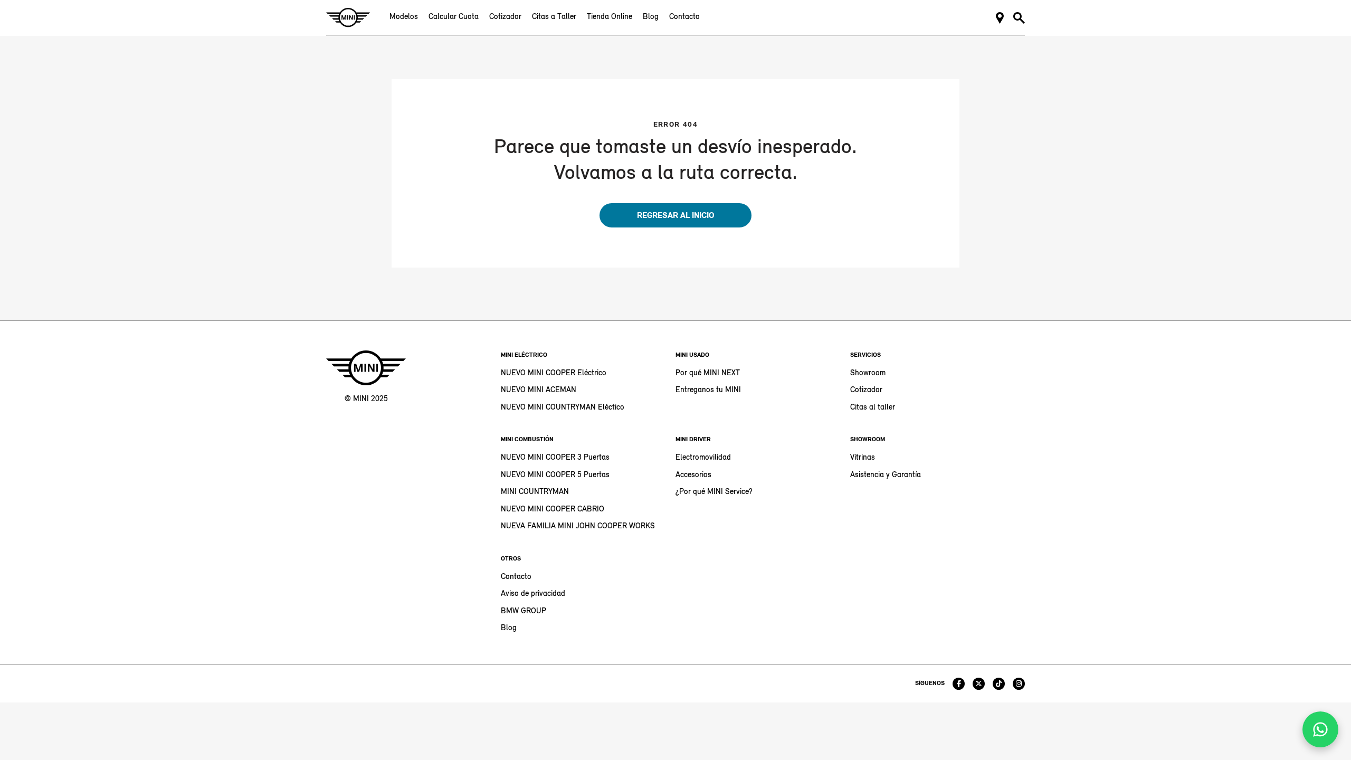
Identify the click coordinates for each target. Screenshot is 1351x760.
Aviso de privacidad (533, 594)
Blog (651, 17)
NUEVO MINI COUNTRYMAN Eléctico (562, 408)
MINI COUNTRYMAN (535, 492)
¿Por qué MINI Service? (714, 492)
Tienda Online (609, 17)
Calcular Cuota (454, 17)
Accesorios (693, 475)
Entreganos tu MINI (708, 390)
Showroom (868, 373)
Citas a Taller (554, 17)
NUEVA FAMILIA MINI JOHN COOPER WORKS (578, 526)
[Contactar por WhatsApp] (1320, 729)
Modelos (403, 17)
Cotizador (505, 17)
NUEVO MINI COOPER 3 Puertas (555, 458)
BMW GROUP (523, 611)
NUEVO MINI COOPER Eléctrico (553, 373)
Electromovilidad (703, 458)
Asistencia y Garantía (885, 475)
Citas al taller (872, 408)
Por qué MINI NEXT (708, 373)
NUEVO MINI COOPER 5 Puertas (555, 475)
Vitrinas (862, 458)
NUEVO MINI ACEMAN (538, 390)
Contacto (684, 17)
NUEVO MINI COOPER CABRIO (552, 510)
